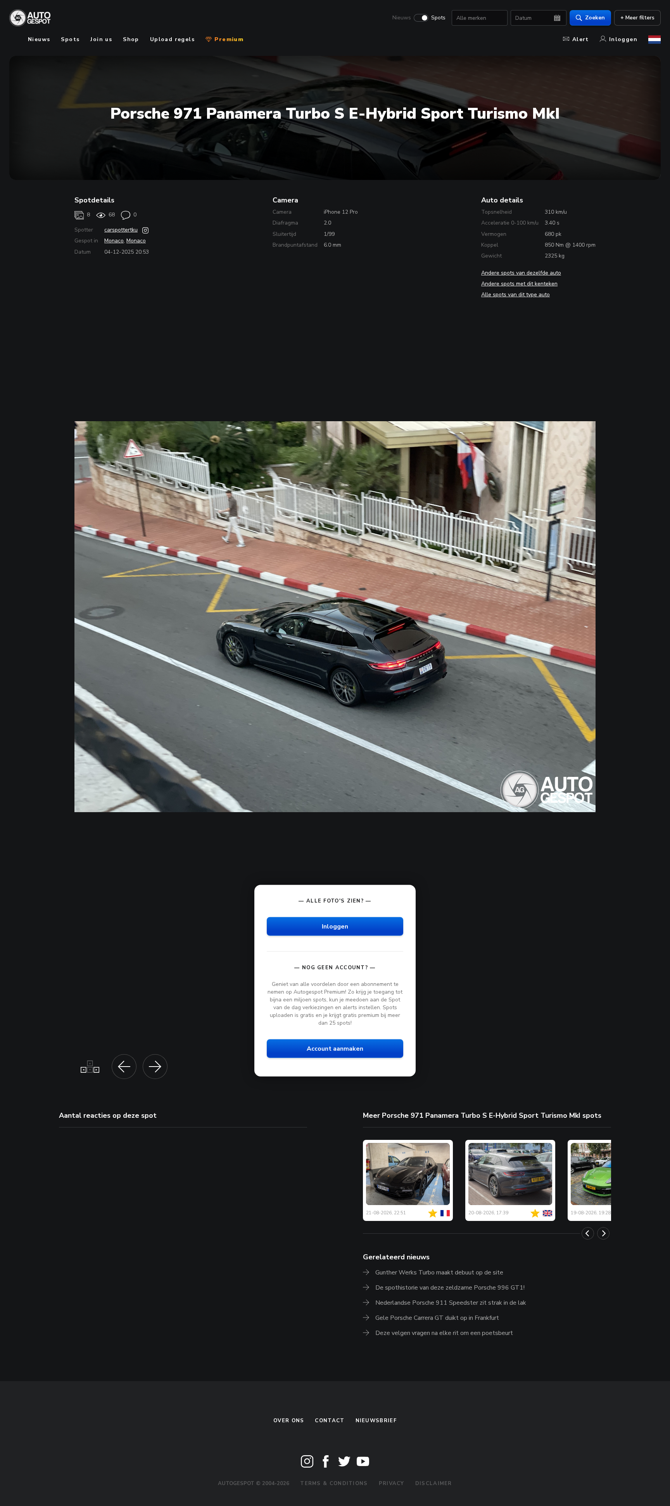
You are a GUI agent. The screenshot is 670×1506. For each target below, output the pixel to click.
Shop (131, 39)
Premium (227, 39)
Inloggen (623, 39)
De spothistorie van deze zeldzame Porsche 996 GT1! (450, 1287)
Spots (438, 18)
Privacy (391, 1483)
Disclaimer (433, 1483)
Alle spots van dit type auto (515, 294)
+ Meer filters (637, 17)
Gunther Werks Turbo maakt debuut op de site (439, 1272)
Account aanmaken (335, 1048)
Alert (580, 39)
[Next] (603, 1233)
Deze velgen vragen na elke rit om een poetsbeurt (444, 1333)
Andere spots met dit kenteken (519, 283)
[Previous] (588, 1233)
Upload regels (172, 39)
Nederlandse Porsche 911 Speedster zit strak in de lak (450, 1303)
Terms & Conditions (334, 1483)
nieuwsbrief (376, 1420)
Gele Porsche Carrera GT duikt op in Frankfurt (437, 1318)
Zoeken (595, 17)
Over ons (288, 1420)
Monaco (114, 240)
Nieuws (401, 18)
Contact (329, 1420)
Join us (101, 39)
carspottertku (121, 229)
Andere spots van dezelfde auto (521, 273)
